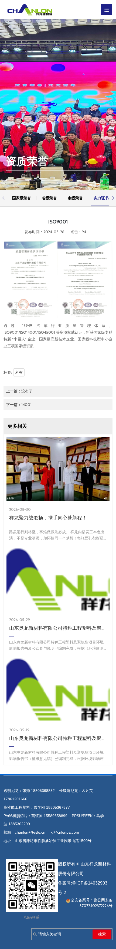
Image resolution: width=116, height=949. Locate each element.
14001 (26, 404)
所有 (19, 372)
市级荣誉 (75, 198)
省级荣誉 (49, 198)
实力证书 (101, 198)
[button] (3, 198)
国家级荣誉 (21, 198)
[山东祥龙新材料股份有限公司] (32, 9)
